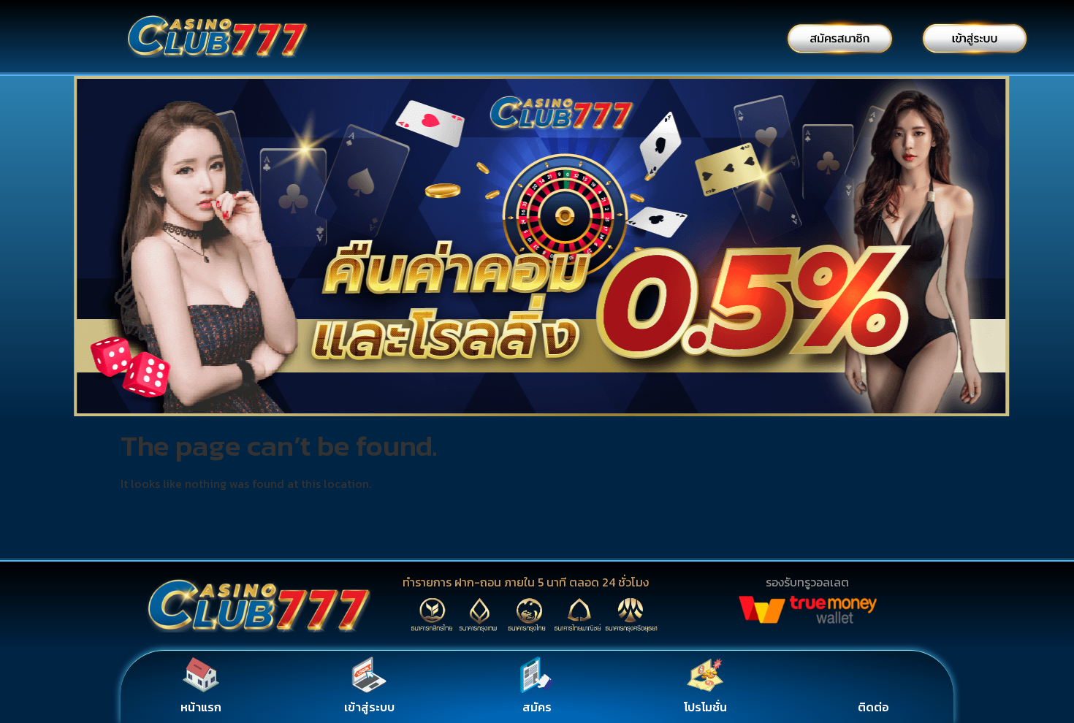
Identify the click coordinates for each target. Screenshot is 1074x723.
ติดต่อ (873, 707)
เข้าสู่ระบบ (369, 707)
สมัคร (537, 707)
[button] (14, 249)
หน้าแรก (200, 707)
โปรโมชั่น (705, 707)
